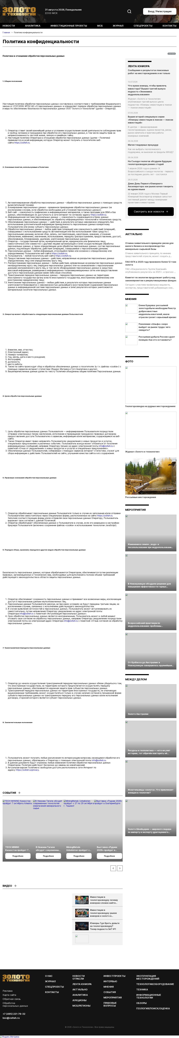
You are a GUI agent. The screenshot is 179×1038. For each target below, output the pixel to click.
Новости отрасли (78, 977)
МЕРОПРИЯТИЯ (113, 997)
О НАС (49, 976)
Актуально (80, 989)
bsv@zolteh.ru (11, 1018)
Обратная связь (12, 999)
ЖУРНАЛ (50, 981)
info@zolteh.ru (106, 446)
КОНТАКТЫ (52, 992)
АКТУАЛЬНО (133, 234)
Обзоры (141, 1003)
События (110, 992)
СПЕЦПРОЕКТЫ (54, 986)
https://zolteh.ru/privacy (27, 770)
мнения (130, 299)
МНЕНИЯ (109, 986)
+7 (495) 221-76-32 (14, 1013)
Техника (142, 989)
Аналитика (32, 25)
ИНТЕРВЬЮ (110, 981)
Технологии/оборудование (155, 984)
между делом (136, 679)
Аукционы (79, 1000)
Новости (9, 25)
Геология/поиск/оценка (153, 1008)
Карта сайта (9, 995)
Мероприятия (135, 509)
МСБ (100, 25)
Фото (129, 361)
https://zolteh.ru (22, 142)
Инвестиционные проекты (69, 25)
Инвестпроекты (114, 976)
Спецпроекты (143, 25)
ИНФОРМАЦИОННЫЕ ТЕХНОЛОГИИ (148, 996)
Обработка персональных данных (15, 1004)
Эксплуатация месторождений (147, 977)
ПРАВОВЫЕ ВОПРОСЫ (110, 1004)
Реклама (7, 990)
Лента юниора (82, 984)
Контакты (169, 25)
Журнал (118, 25)
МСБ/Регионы (81, 1005)
